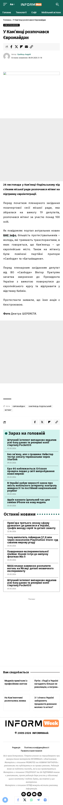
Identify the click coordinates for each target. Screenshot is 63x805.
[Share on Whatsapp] (31, 799)
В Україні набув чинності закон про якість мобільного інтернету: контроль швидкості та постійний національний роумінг (32, 486)
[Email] (26, 46)
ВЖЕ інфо (9, 235)
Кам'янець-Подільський (40, 406)
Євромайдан (19, 406)
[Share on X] (16, 46)
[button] (6, 4)
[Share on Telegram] (38, 799)
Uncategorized (11, 25)
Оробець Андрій (24, 54)
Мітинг (8, 410)
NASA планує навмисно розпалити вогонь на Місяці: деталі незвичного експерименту (30, 568)
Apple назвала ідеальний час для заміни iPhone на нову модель (28, 501)
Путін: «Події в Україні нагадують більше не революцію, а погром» (46, 683)
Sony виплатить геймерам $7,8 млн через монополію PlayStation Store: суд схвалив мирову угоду (32, 540)
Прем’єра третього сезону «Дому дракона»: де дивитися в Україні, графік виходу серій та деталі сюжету (31, 525)
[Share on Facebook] (11, 46)
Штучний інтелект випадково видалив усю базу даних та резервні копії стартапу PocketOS (31, 442)
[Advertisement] (31, 149)
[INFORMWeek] (31, 4)
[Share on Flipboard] (21, 46)
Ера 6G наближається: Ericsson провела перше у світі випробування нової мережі (30, 471)
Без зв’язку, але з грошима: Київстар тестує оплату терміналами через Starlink (30, 457)
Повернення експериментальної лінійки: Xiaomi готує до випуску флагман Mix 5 (27, 554)
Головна (7, 20)
